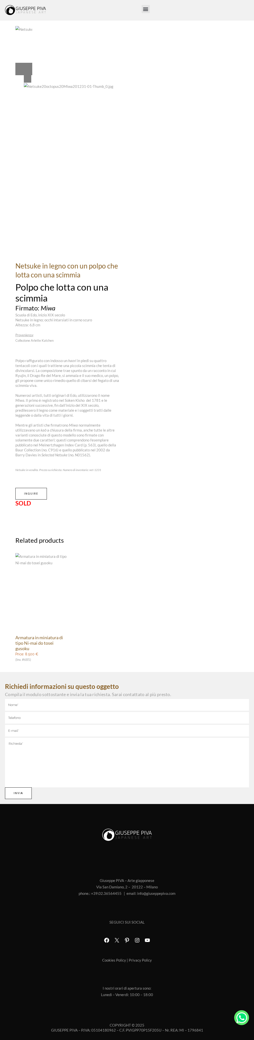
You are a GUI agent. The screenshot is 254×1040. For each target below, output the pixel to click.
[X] (116, 940)
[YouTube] (147, 940)
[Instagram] (137, 940)
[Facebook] (106, 940)
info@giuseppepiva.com (156, 893)
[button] (146, 9)
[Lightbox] (71, 79)
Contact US (241, 1017)
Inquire (31, 494)
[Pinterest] (127, 940)
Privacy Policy (140, 960)
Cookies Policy (114, 960)
